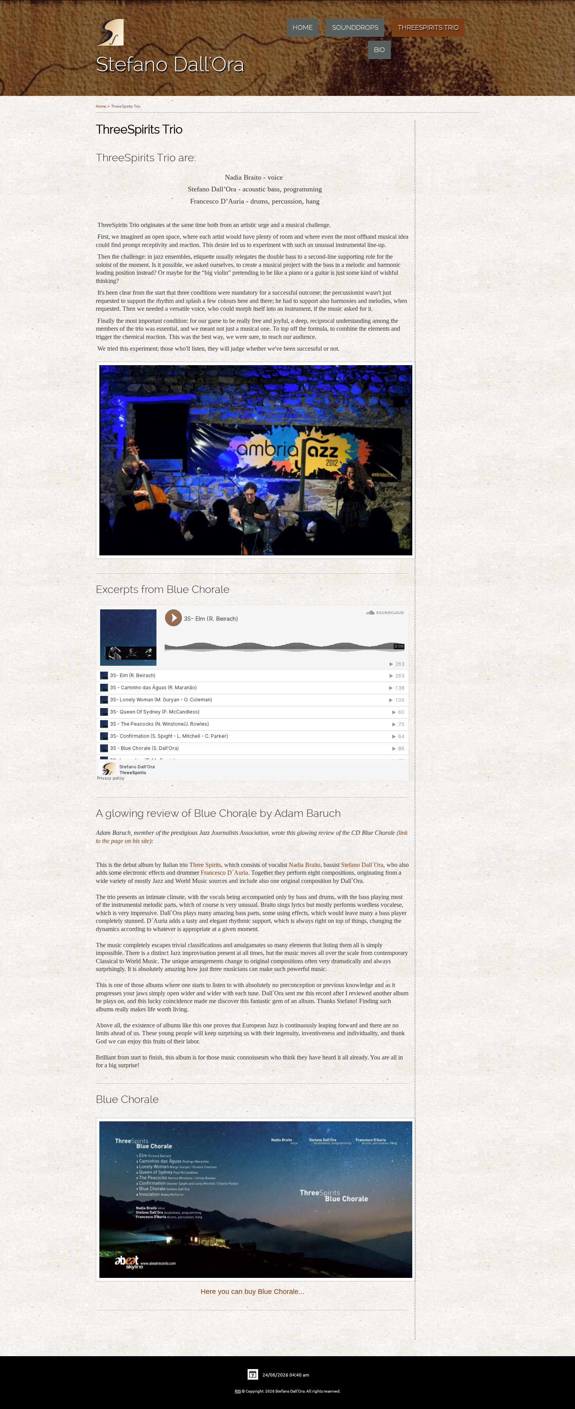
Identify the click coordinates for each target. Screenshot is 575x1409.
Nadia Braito (304, 864)
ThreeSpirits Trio (428, 27)
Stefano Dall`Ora (362, 864)
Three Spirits (205, 864)
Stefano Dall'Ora (170, 64)
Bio (379, 50)
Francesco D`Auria (224, 872)
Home (303, 27)
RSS (238, 1391)
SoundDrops (355, 27)
